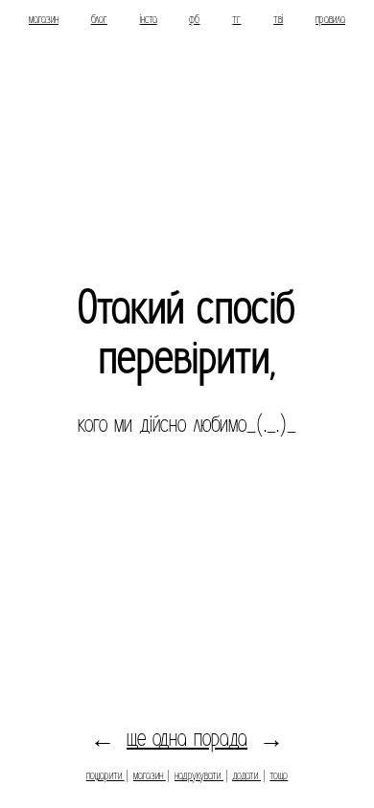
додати (246, 775)
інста (148, 19)
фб (194, 19)
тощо (278, 775)
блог (99, 19)
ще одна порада (187, 738)
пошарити (105, 775)
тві (278, 19)
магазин (43, 19)
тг (236, 19)
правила (330, 19)
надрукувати (199, 775)
